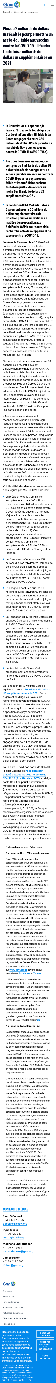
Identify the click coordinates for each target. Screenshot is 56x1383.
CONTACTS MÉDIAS (15, 1209)
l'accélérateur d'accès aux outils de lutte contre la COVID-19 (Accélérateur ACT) (24, 774)
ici (38, 1019)
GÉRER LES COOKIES (45, 1334)
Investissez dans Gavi (13, 1307)
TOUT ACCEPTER (45, 1357)
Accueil (6, 12)
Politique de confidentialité (19, 1380)
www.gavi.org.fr (18, 969)
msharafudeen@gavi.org (18, 1251)
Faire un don (9, 1324)
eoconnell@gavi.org (15, 1223)
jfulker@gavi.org (13, 1265)
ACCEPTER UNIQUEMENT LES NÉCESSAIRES (45, 1345)
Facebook (24, 973)
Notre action (9, 1296)
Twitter (37, 973)
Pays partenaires (11, 1302)
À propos (7, 1291)
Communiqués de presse (26, 12)
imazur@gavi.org (13, 1237)
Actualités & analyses (13, 1313)
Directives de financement (15, 1318)
